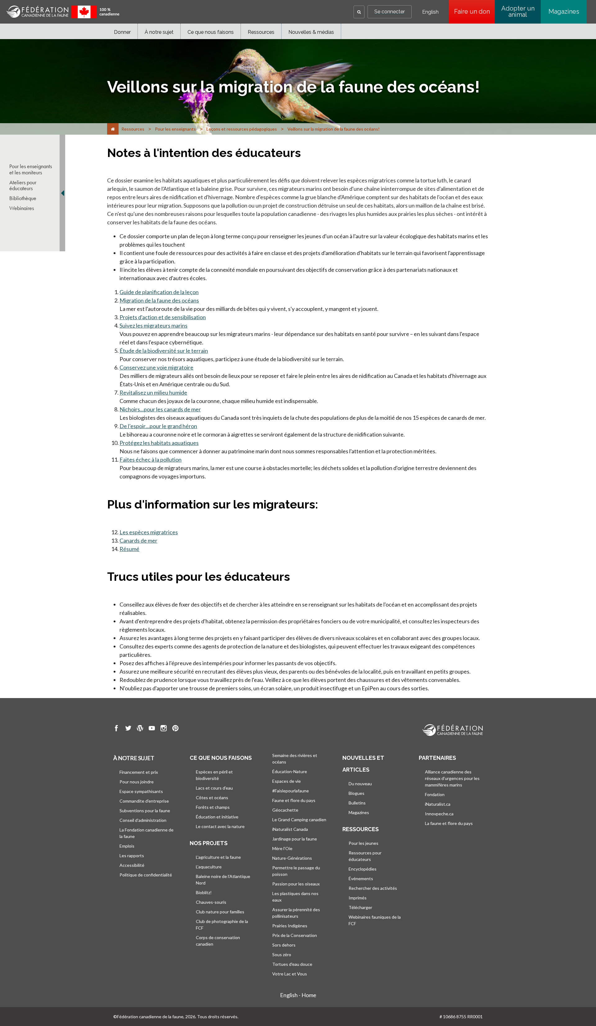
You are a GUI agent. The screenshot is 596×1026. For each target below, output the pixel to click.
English (430, 12)
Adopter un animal (518, 11)
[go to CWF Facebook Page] (116, 729)
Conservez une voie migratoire (156, 367)
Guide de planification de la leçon (159, 292)
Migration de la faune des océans (159, 300)
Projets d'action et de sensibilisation (163, 317)
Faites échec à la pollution (151, 459)
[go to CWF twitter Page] (128, 729)
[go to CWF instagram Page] (163, 729)
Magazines (564, 11)
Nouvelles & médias (311, 32)
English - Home (298, 995)
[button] (359, 12)
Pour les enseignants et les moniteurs (30, 169)
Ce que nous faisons (210, 32)
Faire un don (474, 11)
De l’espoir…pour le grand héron (158, 426)
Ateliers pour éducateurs (22, 185)
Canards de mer (138, 540)
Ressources (261, 32)
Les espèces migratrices (149, 532)
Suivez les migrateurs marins (153, 325)
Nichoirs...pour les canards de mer (160, 409)
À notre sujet (159, 32)
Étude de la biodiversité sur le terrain (164, 350)
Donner (122, 32)
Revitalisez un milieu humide (153, 392)
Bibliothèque (22, 198)
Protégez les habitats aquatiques (159, 442)
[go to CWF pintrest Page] (175, 729)
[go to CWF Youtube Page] (152, 729)
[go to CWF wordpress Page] (140, 729)
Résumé (129, 548)
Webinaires (21, 208)
